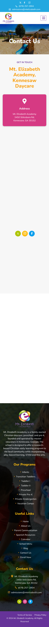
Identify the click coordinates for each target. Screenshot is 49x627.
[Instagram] (25, 233)
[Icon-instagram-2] (29, 2)
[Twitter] (18, 233)
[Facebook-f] (24, 2)
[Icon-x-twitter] (20, 2)
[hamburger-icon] (43, 18)
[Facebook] (32, 233)
